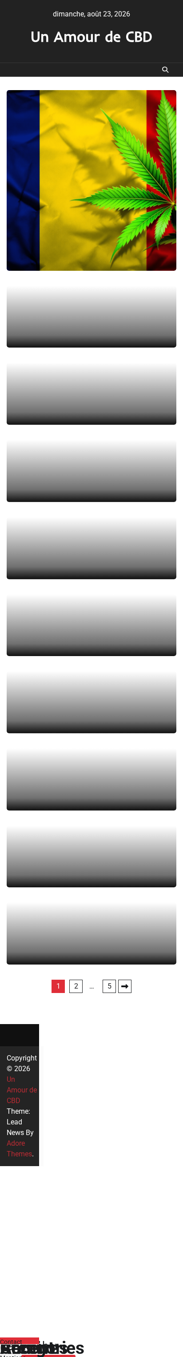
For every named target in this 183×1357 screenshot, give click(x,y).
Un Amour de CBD (91, 36)
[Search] (165, 69)
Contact (11, 1341)
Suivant (124, 986)
